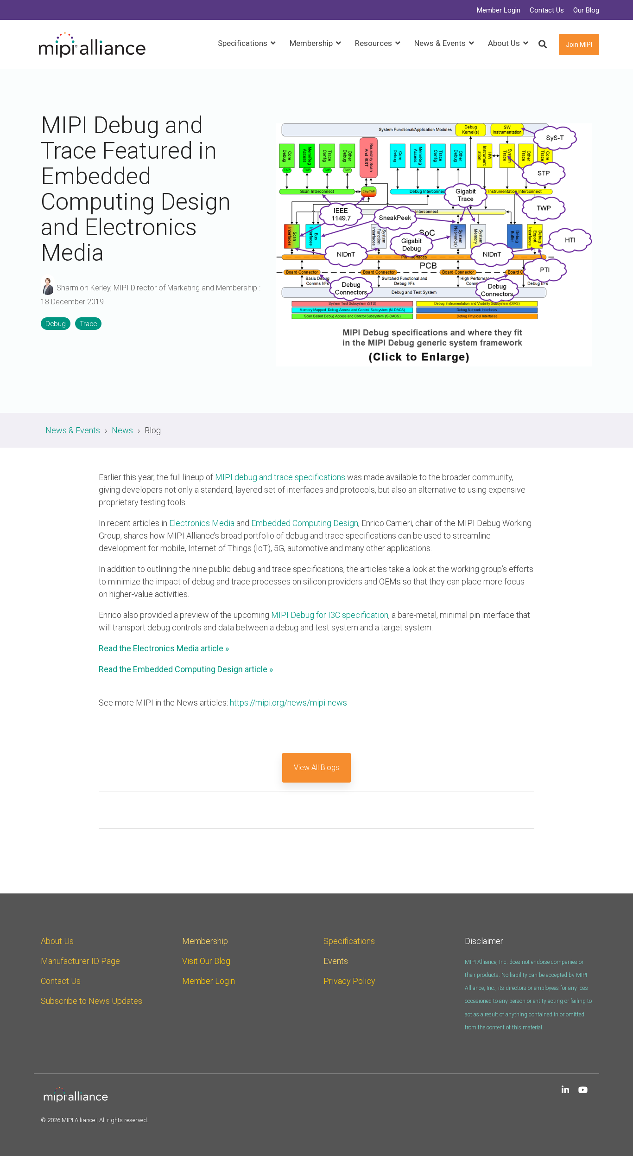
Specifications (349, 941)
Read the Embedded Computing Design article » (186, 669)
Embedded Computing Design (304, 523)
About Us (57, 941)
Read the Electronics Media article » (164, 648)
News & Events (72, 430)
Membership (205, 941)
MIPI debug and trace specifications (280, 477)
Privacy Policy (349, 981)
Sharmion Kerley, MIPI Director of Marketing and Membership (157, 287)
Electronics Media (201, 523)
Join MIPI (579, 44)
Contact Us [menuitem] (547, 10)
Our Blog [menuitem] (586, 10)
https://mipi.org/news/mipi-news (288, 702)
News (122, 430)
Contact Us (61, 981)
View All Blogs (316, 767)
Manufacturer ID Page (80, 961)
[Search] (543, 45)
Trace (88, 324)
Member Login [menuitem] (498, 10)
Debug (55, 324)
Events (335, 961)
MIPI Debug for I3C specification (329, 615)
